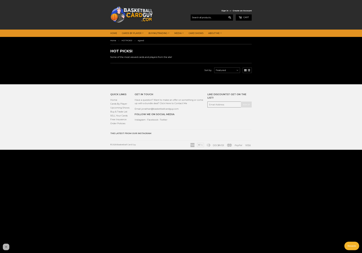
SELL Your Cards (119, 115)
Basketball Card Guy (126, 144)
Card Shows (196, 33)
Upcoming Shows (119, 107)
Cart (246, 17)
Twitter (163, 119)
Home (113, 33)
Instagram (140, 119)
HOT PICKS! (127, 40)
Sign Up (246, 105)
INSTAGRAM (144, 133)
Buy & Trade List (118, 111)
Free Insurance (118, 119)
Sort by (208, 70)
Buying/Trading (158, 33)
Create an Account (242, 11)
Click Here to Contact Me (173, 103)
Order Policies (117, 123)
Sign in (224, 11)
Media (178, 33)
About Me (214, 33)
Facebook (152, 119)
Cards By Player (132, 33)
